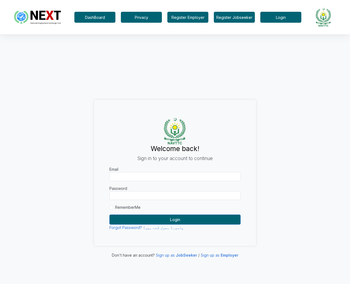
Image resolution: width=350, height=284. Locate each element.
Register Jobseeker (234, 17)
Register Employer (188, 17)
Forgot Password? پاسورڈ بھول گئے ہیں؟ (146, 227)
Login (281, 17)
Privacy (141, 17)
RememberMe (128, 207)
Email (113, 169)
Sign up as (176, 255)
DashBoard (95, 17)
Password (118, 188)
